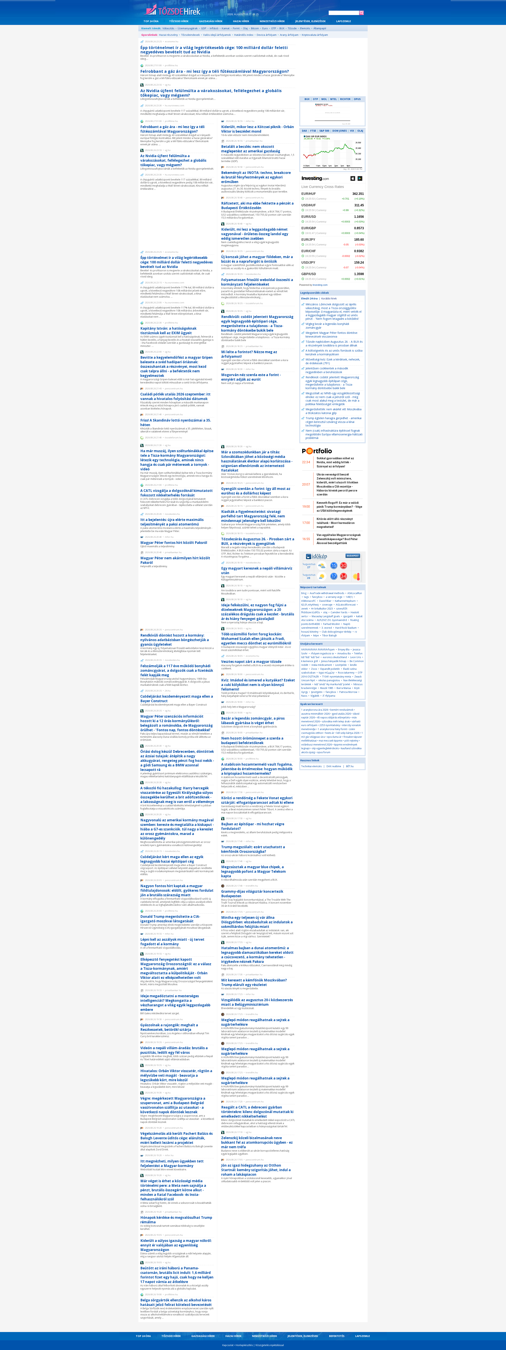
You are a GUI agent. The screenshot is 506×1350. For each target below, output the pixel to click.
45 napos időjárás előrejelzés (333, 717)
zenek (304, 608)
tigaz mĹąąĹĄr (327, 672)
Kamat (225, 28)
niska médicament (322, 665)
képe (316, 635)
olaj (325, 612)
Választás (168, 28)
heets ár (329, 733)
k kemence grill (309, 661)
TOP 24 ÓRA (151, 21)
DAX (304, 130)
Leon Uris (355, 657)
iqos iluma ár (334, 737)
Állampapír (319, 28)
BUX (281, 28)
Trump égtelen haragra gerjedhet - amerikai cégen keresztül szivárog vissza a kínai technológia (334, 421)
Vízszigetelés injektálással (269, 1345)
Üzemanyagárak (188, 28)
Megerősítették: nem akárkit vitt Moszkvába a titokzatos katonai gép (334, 411)
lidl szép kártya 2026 (347, 733)
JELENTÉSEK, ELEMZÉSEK (310, 21)
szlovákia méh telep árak (336, 721)
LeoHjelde (341, 665)
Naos (304, 695)
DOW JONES (339, 130)
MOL (324, 99)
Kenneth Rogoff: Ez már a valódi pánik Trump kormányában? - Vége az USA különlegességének (339, 506)
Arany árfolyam (289, 35)
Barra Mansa (344, 688)
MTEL (333, 99)
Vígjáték (315, 695)
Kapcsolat (227, 1345)
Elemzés (305, 28)
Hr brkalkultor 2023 (322, 608)
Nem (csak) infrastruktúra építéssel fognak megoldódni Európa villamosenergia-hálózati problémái (334, 434)
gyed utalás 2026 (341, 713)
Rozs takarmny (346, 672)
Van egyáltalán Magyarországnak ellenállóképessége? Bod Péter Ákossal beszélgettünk (339, 539)
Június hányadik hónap (333, 661)
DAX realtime (334, 766)
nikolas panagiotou (329, 680)
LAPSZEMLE (343, 21)
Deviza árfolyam (267, 35)
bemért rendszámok (341, 709)
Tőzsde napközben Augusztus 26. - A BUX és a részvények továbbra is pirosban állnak (334, 343)
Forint (236, 28)
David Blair (325, 601)
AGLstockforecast (346, 604)
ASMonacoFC (308, 601)
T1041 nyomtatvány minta (336, 676)
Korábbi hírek (329, 298)
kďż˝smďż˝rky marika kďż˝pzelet (332, 684)
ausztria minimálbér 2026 (315, 713)
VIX (352, 130)
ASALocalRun (354, 593)
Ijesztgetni (316, 692)
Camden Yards (339, 612)
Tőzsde (292, 28)
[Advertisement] (177, 220)
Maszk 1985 (326, 688)
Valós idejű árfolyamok (217, 35)
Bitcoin (255, 28)
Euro (265, 28)
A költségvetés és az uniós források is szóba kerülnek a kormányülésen (334, 352)
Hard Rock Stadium (346, 627)
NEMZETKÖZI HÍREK (272, 21)
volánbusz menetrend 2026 (316, 744)
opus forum (323, 752)
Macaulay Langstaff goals (326, 616)
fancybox (317, 597)
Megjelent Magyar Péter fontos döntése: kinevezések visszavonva (332, 334)
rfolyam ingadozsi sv (322, 653)
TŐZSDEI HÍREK (178, 21)
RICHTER (345, 99)
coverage (327, 604)
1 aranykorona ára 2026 (314, 709)
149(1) (349, 597)
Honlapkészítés (244, 1345)
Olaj (245, 28)
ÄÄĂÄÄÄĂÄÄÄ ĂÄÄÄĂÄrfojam (318, 649)
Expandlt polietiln (330, 669)
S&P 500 (324, 130)
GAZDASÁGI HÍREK (210, 21)
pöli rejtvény (351, 740)
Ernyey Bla (343, 649)
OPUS (357, 99)
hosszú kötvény (309, 631)
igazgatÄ (348, 616)
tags (306, 597)
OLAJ (360, 130)
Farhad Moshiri (331, 624)
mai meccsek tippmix (330, 740)
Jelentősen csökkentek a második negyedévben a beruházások (327, 370)
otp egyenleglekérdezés (325, 748)
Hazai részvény (168, 35)
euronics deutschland (335, 657)
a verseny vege (334, 597)
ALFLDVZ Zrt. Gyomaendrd (332, 620)
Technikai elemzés (311, 766)
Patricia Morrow (348, 692)
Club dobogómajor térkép (336, 631)
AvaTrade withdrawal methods (327, 593)
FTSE (313, 130)
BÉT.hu (350, 766)
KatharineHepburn (345, 601)
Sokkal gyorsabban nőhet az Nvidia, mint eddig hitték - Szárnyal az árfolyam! (335, 462)
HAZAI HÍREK (241, 21)
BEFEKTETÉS (337, 1336)
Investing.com (320, 285)
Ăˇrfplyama (329, 695)
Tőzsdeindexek (190, 35)
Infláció (214, 28)
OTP (273, 28)
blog (303, 593)
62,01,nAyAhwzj (310, 604)
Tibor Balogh (329, 635)
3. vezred (327, 627)
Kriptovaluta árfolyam (315, 35)
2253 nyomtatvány (329, 725)
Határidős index (243, 35)
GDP (203, 28)
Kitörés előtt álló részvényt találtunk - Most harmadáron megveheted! (336, 523)
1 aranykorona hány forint (332, 729)
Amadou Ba (344, 653)
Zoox (314, 669)
